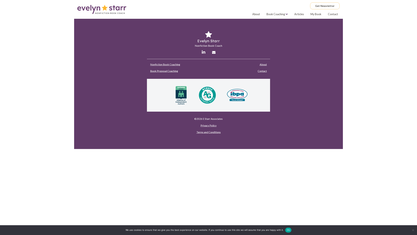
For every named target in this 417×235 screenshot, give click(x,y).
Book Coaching (275, 14)
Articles (299, 14)
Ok (288, 230)
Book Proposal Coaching (164, 70)
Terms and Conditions (208, 132)
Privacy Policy (208, 125)
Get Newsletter (325, 5)
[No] (413, 230)
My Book (315, 14)
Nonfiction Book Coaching (165, 64)
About (256, 14)
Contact (333, 14)
